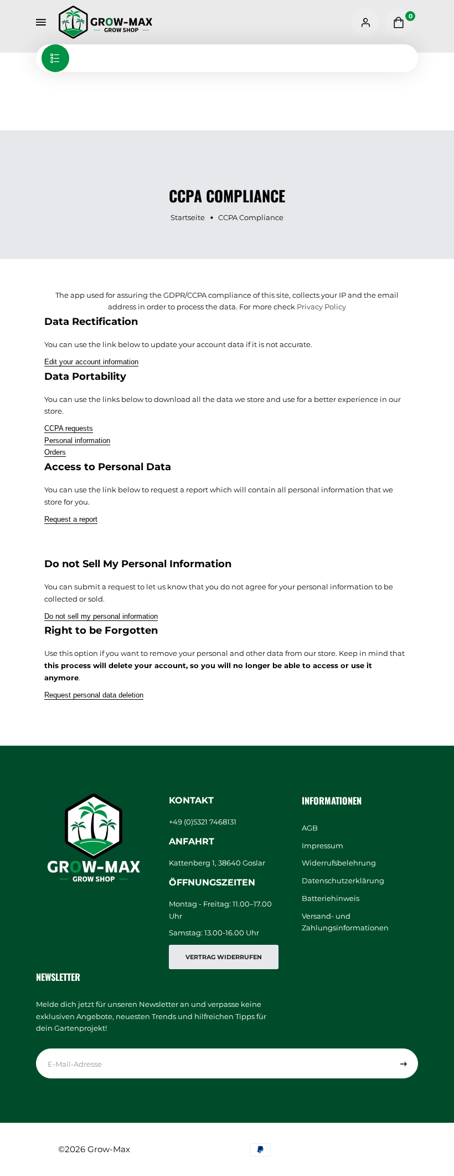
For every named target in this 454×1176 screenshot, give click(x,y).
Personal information (77, 440)
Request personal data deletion (93, 695)
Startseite (188, 217)
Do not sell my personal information (101, 616)
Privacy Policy (321, 307)
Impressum (322, 846)
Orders (55, 452)
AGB (310, 828)
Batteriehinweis (330, 898)
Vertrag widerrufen (223, 957)
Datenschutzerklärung (343, 881)
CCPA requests (68, 428)
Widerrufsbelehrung (339, 863)
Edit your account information (91, 362)
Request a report (70, 519)
